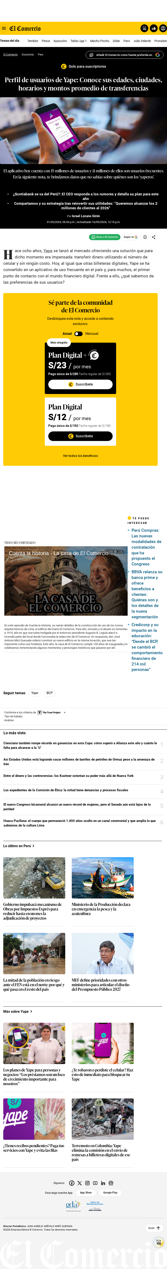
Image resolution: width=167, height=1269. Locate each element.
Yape (34, 693)
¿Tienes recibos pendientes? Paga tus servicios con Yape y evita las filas (33, 1148)
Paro (127, 41)
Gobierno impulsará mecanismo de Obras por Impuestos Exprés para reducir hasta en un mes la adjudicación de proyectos (32, 911)
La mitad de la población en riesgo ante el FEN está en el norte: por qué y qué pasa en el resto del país (34, 985)
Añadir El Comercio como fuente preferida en (124, 55)
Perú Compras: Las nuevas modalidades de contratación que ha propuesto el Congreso (146, 547)
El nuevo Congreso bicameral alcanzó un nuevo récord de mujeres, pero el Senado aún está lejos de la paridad (77, 807)
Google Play (110, 1192)
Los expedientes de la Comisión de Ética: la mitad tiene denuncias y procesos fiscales (65, 790)
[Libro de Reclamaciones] (95, 1206)
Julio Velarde (142, 41)
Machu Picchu (99, 41)
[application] (66, 581)
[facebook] (71, 1183)
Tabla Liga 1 (78, 41)
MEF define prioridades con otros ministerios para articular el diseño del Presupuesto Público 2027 (100, 985)
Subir (151, 1228)
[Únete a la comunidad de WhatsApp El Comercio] (104, 237)
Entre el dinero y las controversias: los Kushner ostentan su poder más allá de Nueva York (68, 776)
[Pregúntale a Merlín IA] (159, 1242)
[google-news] (111, 1183)
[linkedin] (103, 1183)
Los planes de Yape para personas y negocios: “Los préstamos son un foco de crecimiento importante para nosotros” (34, 1077)
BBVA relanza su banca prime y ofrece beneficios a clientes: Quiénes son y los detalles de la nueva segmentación (147, 594)
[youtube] (95, 1183)
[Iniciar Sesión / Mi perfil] (163, 28)
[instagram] (87, 1183)
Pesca (46, 41)
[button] (66, 580)
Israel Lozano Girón (86, 216)
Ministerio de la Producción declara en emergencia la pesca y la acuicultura (101, 909)
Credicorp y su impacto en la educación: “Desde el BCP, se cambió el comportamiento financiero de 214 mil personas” (147, 647)
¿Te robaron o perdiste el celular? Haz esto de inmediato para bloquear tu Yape (102, 1075)
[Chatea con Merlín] (144, 28)
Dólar (116, 41)
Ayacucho (60, 41)
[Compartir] (154, 237)
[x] (79, 1183)
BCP (50, 693)
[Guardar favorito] (145, 237)
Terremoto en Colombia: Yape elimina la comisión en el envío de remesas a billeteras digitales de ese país (101, 1152)
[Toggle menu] (4, 28)
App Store (86, 1192)
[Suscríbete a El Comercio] (153, 28)
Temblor (32, 41)
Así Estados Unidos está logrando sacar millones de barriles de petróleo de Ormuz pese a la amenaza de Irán (79, 762)
